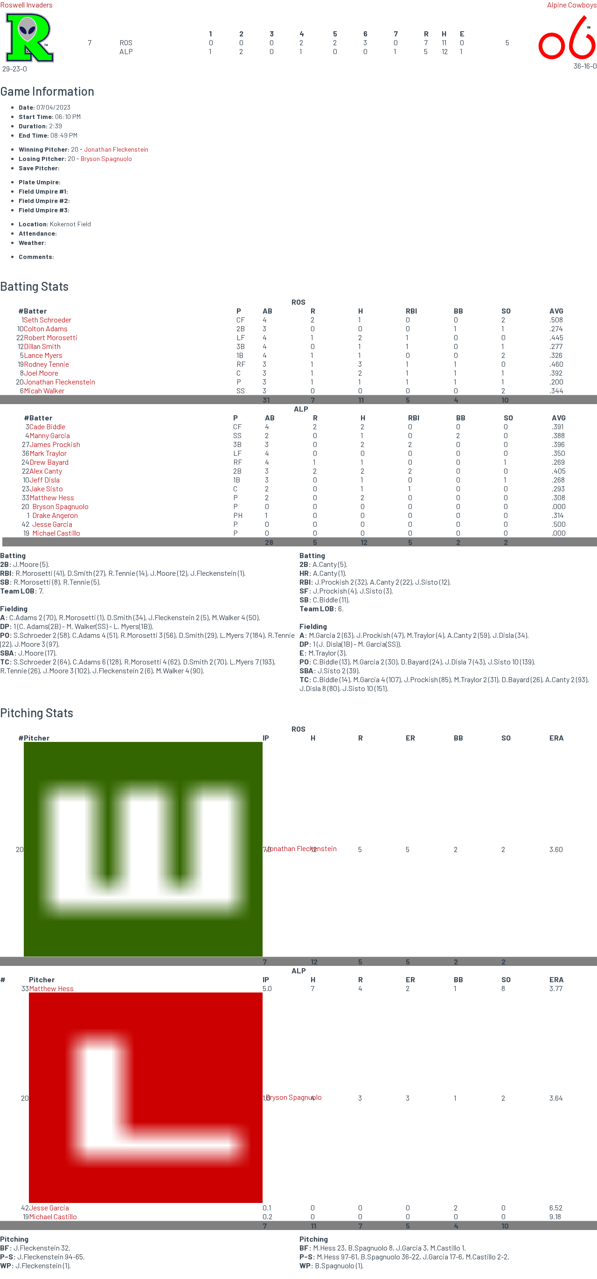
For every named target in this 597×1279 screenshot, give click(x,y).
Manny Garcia (49, 435)
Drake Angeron (55, 514)
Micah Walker (44, 390)
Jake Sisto (46, 488)
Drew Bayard (49, 461)
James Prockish (54, 444)
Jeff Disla (44, 479)
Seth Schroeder (47, 319)
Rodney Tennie (46, 363)
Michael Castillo (56, 532)
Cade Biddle (47, 426)
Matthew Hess (51, 497)
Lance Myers (43, 354)
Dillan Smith (42, 346)
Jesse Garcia (52, 523)
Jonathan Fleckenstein (116, 149)
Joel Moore (41, 372)
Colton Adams (46, 328)
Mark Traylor (48, 452)
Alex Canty (45, 470)
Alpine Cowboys (572, 4)
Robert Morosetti (50, 337)
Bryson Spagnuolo (106, 158)
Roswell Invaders (26, 4)
